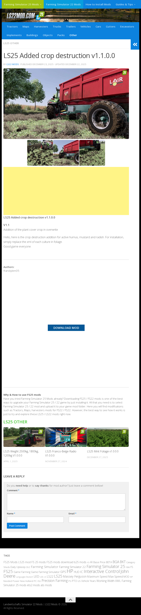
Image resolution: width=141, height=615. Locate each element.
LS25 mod (24, 562)
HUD (76, 572)
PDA (39, 581)
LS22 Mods (13, 64)
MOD (126, 576)
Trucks (57, 26)
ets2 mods (33, 585)
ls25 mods (80, 562)
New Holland (26, 581)
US (79, 581)
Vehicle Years (88, 581)
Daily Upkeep (18, 567)
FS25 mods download (59, 562)
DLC (28, 567)
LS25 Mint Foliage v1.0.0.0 (102, 451)
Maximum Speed (97, 576)
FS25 (8, 571)
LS (45, 576)
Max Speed (115, 576)
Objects (48, 35)
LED (36, 576)
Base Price (99, 562)
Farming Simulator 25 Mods (21, 4)
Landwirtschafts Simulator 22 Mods (23, 604)
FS (132, 567)
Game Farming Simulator (45, 572)
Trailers (71, 26)
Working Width (105, 581)
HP (70, 571)
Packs (61, 35)
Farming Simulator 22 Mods (63, 4)
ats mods (46, 585)
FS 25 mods (38, 562)
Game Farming (22, 572)
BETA (109, 562)
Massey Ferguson (74, 576)
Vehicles (85, 26)
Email (72, 513)
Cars (98, 26)
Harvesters (41, 26)
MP (131, 576)
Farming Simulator (44, 567)
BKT (123, 562)
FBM (128, 567)
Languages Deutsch (24, 576)
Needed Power (11, 581)
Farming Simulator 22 (72, 567)
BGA (116, 561)
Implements (14, 35)
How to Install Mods (98, 4)
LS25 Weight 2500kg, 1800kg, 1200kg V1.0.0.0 (21, 453)
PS (69, 581)
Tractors (12, 26)
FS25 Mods (10, 562)
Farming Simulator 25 (105, 566)
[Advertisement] (66, 191)
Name (11, 513)
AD (88, 562)
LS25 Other (11, 43)
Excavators (127, 26)
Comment (13, 490)
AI (91, 562)
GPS (63, 572)
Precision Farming (55, 580)
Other (73, 35)
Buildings (32, 35)
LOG (42, 577)
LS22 (50, 576)
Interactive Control (102, 571)
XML (118, 581)
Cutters (110, 26)
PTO (74, 581)
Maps (26, 26)
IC (81, 571)
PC (35, 581)
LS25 (58, 576)
